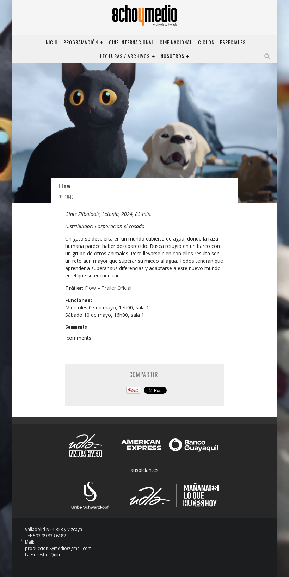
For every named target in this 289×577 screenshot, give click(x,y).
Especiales (233, 42)
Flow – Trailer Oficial (108, 287)
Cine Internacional (131, 42)
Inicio (51, 42)
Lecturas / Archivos (125, 55)
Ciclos (206, 42)
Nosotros (172, 55)
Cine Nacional (176, 42)
